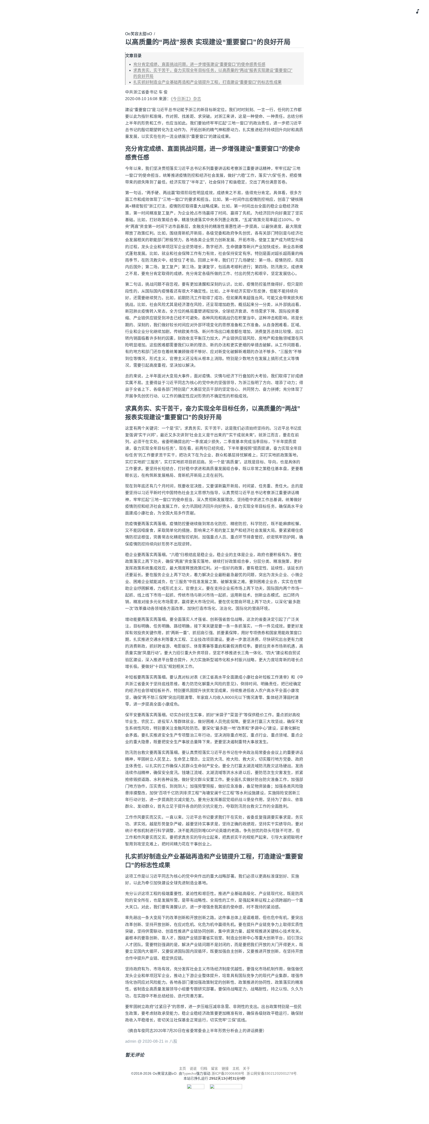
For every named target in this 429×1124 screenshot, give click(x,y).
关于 (246, 1068)
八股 (173, 1041)
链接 (225, 1068)
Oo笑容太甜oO (138, 34)
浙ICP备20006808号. (229, 1073)
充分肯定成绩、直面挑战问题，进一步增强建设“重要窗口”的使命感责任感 (199, 64)
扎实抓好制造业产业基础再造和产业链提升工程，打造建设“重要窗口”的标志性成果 (207, 82)
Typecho (189, 1073)
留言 (214, 1068)
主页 (182, 1068)
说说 (193, 1068)
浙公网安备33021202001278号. (272, 1073)
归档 (204, 1068)
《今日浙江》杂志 (186, 99)
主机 (236, 1068)
